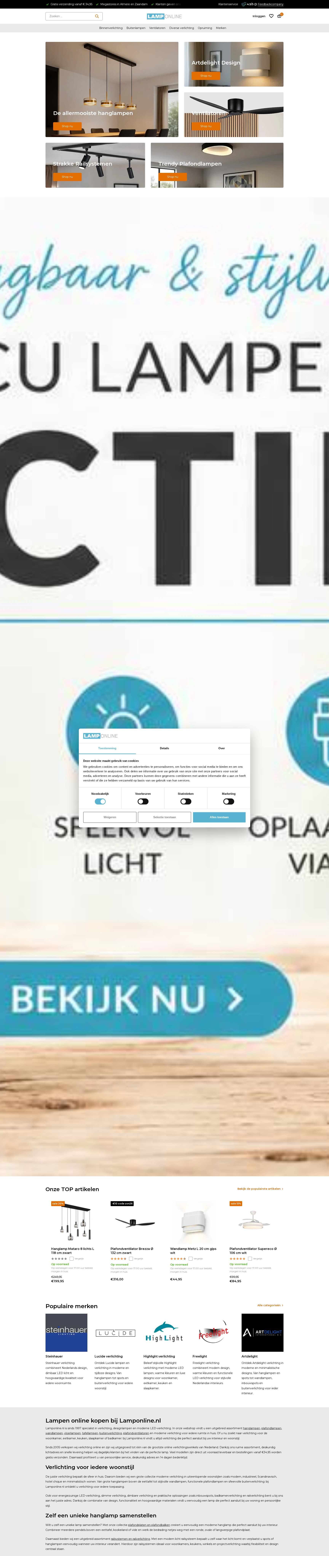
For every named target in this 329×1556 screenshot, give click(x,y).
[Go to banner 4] (95, 165)
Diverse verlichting (181, 28)
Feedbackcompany (270, 4)
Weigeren (110, 817)
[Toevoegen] (95, 1279)
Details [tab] (164, 748)
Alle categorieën (269, 1305)
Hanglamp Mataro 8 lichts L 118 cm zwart (72, 1251)
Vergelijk (79, 1258)
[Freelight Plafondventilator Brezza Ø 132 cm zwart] (135, 1222)
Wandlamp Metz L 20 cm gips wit (193, 1251)
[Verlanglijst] (271, 16)
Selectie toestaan (164, 817)
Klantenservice (228, 4)
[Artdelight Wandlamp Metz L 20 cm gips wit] (194, 1222)
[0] (278, 16)
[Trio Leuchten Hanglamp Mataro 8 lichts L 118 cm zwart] (75, 1222)
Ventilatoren (157, 28)
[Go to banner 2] (234, 64)
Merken (221, 28)
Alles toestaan (219, 817)
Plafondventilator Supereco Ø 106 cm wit (253, 1251)
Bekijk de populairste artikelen (259, 1189)
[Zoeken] (97, 16)
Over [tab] (221, 748)
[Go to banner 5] (217, 165)
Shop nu (67, 126)
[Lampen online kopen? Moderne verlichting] (164, 16)
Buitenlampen (135, 28)
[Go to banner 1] (112, 89)
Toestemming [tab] (107, 748)
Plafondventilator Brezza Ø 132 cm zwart (132, 1251)
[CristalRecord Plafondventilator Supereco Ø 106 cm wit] (254, 1222)
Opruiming (205, 28)
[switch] (143, 802)
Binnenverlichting (111, 28)
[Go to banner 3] (234, 114)
